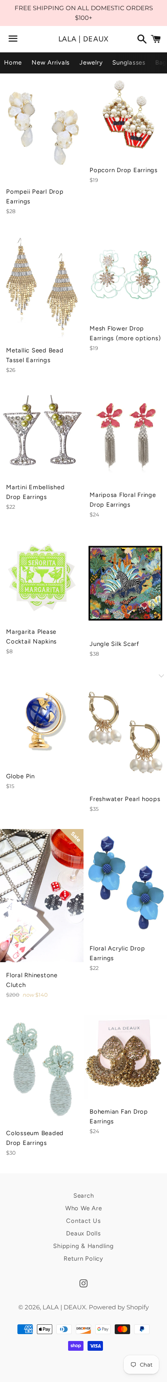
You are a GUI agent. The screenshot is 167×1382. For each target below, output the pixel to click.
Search (83, 1195)
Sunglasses (129, 62)
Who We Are (83, 1208)
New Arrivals (51, 62)
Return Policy (83, 1258)
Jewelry (91, 62)
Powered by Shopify (119, 1307)
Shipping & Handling (83, 1246)
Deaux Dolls (83, 1233)
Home (13, 62)
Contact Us (83, 1220)
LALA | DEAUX (83, 39)
